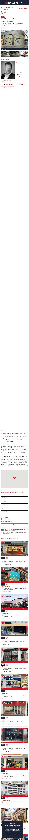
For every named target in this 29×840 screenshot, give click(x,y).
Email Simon (19, 76)
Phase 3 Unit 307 (4, 9)
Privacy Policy (24, 532)
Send (14, 524)
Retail (13, 7)
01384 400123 (19, 72)
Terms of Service (6, 533)
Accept (9, 835)
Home (4, 7)
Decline (16, 835)
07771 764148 (19, 74)
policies (17, 831)
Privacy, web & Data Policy (11, 530)
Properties (8, 7)
